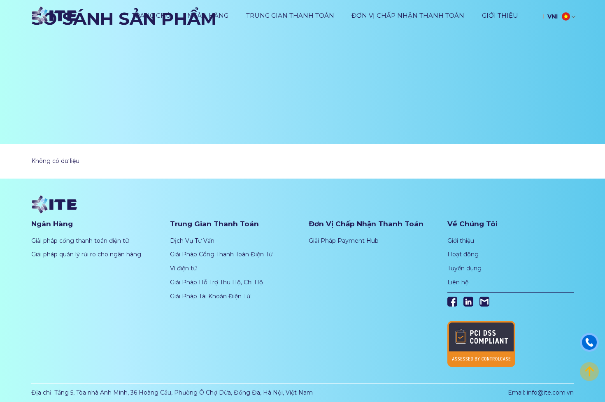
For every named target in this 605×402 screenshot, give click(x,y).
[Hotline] (589, 342)
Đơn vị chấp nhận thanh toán (407, 15)
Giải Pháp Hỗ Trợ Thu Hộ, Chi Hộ (216, 282)
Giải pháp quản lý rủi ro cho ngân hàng (86, 254)
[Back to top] (589, 371)
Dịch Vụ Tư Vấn (192, 240)
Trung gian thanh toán (290, 15)
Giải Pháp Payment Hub (344, 240)
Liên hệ (457, 282)
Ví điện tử (183, 268)
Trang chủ (151, 15)
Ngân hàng (207, 15)
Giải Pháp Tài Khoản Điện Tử (210, 296)
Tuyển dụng (464, 268)
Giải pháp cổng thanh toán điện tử (80, 240)
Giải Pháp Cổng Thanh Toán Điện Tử (221, 254)
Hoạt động (463, 254)
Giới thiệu (500, 15)
